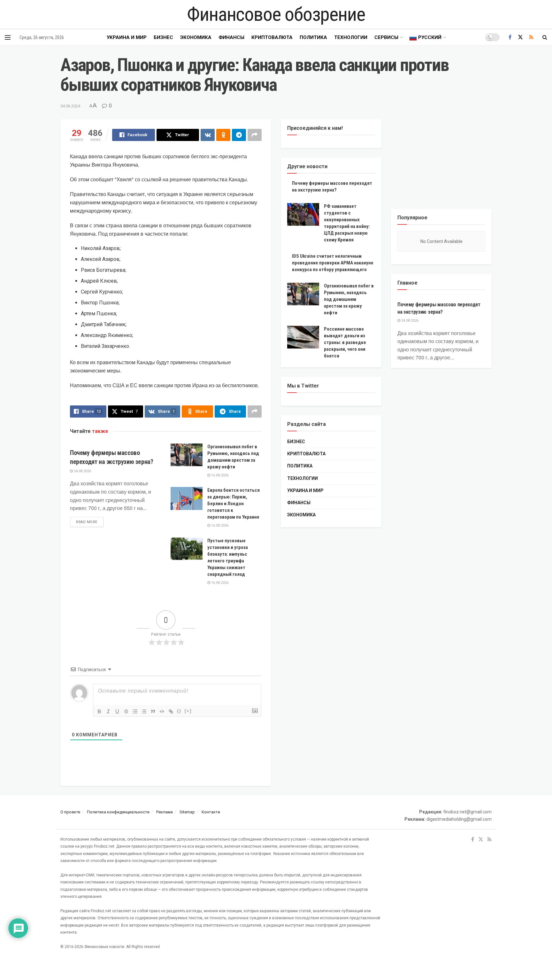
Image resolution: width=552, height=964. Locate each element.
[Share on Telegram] (239, 135)
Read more (89, 522)
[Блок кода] (161, 711)
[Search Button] (544, 37)
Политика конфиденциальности (118, 812)
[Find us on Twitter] (520, 37)
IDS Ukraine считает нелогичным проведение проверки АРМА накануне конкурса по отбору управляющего (332, 262)
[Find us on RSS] (531, 37)
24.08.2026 (82, 471)
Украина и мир (127, 37)
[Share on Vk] (208, 135)
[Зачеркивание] (126, 711)
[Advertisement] (441, 159)
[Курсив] (108, 711)
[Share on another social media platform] (255, 135)
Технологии (350, 37)
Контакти (211, 812)
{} (179, 711)
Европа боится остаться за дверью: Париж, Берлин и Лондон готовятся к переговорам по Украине (233, 503)
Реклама (164, 812)
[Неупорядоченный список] (144, 711)
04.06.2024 (70, 106)
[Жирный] (99, 711)
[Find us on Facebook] (510, 37)
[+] (188, 711)
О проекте (70, 812)
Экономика (195, 37)
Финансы (231, 37)
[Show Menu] (8, 37)
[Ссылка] (170, 711)
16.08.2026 (219, 475)
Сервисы (386, 37)
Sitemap (187, 812)
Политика (313, 37)
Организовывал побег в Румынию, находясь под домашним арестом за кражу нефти (349, 299)
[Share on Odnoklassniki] (223, 135)
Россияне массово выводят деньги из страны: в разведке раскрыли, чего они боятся (345, 342)
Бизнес (163, 37)
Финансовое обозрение (276, 14)
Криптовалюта (272, 37)
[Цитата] (153, 711)
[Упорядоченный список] (135, 711)
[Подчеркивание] (117, 711)
